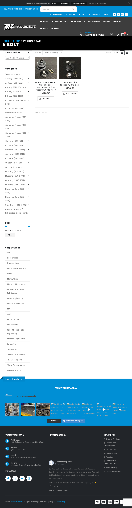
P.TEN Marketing (59, 502)
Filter (10, 235)
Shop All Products (113, 439)
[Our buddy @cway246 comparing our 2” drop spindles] (12, 410)
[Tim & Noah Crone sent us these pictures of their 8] (58, 410)
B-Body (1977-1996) (14, 96)
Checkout (96, 14)
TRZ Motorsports (14, 360)
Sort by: (38, 52)
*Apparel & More (12, 74)
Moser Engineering (15, 298)
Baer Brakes (12, 258)
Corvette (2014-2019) (14, 158)
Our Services (111, 453)
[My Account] (111, 34)
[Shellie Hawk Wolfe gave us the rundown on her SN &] (74, 410)
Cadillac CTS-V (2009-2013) (15, 102)
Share (66, 491)
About (43, 28)
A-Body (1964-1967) (14, 78)
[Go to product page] (46, 68)
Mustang (64, 3)
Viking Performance (16, 365)
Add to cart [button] (47, 99)
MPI (8, 309)
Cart (83, 14)
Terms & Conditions (114, 471)
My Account (57, 14)
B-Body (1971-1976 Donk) (16, 87)
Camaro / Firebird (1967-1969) (16, 119)
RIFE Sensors (12, 324)
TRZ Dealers (111, 449)
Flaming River (13, 263)
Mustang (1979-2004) (15, 176)
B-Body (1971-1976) (13, 91)
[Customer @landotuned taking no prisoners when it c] (89, 410)
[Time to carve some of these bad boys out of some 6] (28, 410)
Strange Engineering (16, 338)
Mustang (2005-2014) (15, 180)
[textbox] (17, 58)
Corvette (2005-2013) (15, 154)
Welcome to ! (38, 3)
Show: (108, 52)
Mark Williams (13, 279)
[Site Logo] (20, 27)
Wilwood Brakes (14, 370)
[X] (118, 14)
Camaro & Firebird (79, 3)
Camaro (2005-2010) (14, 108)
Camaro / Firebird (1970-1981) (16, 127)
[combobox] (17, 58)
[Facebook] (114, 14)
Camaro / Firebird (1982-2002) (16, 135)
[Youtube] (122, 14)
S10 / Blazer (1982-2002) (16, 205)
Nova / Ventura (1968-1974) (15, 191)
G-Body (54, 3)
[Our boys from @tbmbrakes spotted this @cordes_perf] (43, 410)
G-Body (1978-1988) (14, 163)
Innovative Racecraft (16, 268)
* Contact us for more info (97, 3)
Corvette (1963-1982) (14, 141)
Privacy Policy (111, 467)
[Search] (73, 9)
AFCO (9, 252)
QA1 (9, 314)
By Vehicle (78, 21)
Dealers (106, 21)
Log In (105, 14)
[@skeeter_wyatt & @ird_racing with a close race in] (104, 410)
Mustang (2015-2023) (15, 184)
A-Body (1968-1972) (14, 83)
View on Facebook (55, 491)
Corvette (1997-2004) (15, 149)
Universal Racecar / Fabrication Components (16, 211)
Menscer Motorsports (17, 284)
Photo (55, 486)
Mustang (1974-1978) (14, 171)
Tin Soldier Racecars (16, 354)
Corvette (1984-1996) (14, 145)
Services (117, 21)
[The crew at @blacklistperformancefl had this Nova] (120, 410)
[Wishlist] (117, 34)
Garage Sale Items (13, 167)
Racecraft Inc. (13, 319)
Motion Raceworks (15, 303)
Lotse (9, 273)
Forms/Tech (94, 21)
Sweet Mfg (11, 344)
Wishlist (72, 14)
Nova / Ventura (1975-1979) (15, 199)
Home (45, 21)
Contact (55, 28)
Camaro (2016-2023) (14, 112)
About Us (109, 457)
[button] (122, 52)
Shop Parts (60, 21)
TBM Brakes (12, 349)
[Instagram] (126, 14)
